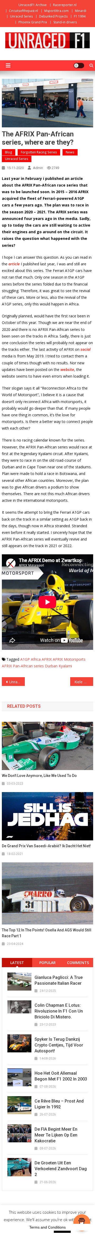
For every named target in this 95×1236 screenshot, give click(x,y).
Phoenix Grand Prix (32, 22)
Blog (8, 152)
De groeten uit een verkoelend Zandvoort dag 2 (61, 1168)
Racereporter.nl (65, 5)
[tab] (17, 962)
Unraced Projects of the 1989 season (17, 681)
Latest (17, 962)
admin (38, 168)
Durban (51, 665)
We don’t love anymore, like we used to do (39, 775)
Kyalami (65, 665)
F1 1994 (80, 16)
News (70, 152)
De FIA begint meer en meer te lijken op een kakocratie (56, 1135)
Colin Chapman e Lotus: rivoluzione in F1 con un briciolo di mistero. (59, 1011)
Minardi (80, 10)
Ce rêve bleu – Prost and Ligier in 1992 (59, 1104)
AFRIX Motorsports (69, 659)
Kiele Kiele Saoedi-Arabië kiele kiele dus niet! (83, 681)
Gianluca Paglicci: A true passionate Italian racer (59, 980)
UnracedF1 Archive (32, 5)
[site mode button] (79, 65)
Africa (36, 659)
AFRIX (47, 659)
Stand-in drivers (65, 22)
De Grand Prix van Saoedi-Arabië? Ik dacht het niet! (46, 846)
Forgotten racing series (39, 152)
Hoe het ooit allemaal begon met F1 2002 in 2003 (61, 1076)
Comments (78, 962)
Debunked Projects (53, 16)
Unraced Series (21, 16)
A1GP (25, 659)
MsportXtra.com (56, 10)
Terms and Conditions (47, 1227)
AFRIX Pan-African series (23, 665)
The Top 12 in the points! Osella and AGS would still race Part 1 (46, 933)
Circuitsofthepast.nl (23, 10)
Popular (47, 962)
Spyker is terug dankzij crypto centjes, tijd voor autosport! (59, 1045)
